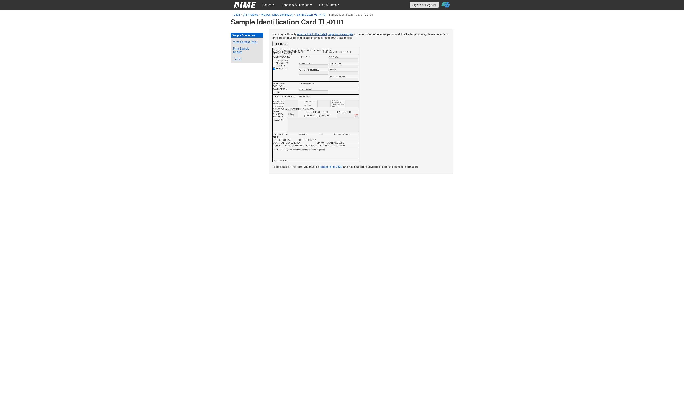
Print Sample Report (241, 50)
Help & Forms (328, 5)
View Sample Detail (245, 42)
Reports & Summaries (295, 5)
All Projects (250, 14)
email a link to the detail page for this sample (325, 34)
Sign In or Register (424, 5)
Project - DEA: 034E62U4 (277, 14)
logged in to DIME (331, 167)
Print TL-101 (280, 43)
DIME (236, 14)
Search (267, 5)
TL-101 (237, 58)
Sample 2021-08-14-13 (311, 14)
